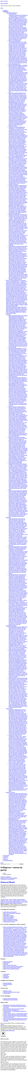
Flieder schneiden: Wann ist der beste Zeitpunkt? (13, 1008)
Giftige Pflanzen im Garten (18, 263)
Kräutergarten (18, 587)
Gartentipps (5, 856)
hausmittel (14, 899)
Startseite (5, 10)
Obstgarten (18, 560)
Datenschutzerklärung (8, 860)
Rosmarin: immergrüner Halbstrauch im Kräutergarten (14, 1014)
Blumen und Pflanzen (18, 331)
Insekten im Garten (18, 722)
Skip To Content (4, 1)
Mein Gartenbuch (4, 3)
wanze (7, 900)
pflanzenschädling (21, 899)
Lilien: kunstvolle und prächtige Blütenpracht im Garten (15, 1018)
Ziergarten (8, 314)
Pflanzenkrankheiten (18, 663)
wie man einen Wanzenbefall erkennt (12, 901)
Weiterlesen (19, 903)
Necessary (4, 1053)
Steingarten (18, 391)
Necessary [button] (3, 1052)
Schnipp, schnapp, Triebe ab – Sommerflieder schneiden (15, 1013)
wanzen (10, 900)
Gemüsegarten (18, 532)
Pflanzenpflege (18, 78)
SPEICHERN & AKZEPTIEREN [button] (8, 1069)
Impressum (5, 859)
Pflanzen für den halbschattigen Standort (18, 476)
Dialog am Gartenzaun (16, 297)
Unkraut (18, 692)
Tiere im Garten (9, 708)
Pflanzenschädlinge (18, 637)
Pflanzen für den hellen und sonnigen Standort (18, 449)
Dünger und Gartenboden (18, 141)
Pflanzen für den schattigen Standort (18, 503)
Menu (2, 8)
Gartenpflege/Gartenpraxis (11, 12)
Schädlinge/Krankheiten (11, 625)
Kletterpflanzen (18, 362)
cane (13, 879)
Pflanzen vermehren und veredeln (18, 230)
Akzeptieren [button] (3, 1030)
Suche (2, 862)
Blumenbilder (6, 855)
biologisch (6, 899)
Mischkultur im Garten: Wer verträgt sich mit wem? (14, 1005)
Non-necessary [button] (4, 1061)
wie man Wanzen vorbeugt (11, 903)
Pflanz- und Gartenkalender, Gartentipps (18, 52)
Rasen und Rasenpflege (18, 171)
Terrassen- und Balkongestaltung (18, 805)
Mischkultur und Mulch (18, 109)
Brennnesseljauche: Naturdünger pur (11, 1010)
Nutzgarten (8, 517)
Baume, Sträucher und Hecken (18, 421)
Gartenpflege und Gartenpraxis (18, 26)
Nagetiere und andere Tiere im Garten (18, 749)
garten (10, 899)
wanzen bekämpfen (17, 900)
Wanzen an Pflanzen (8, 882)
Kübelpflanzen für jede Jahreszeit (18, 837)
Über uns (5, 858)
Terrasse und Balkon (10, 792)
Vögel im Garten (18, 778)
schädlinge (3, 900)
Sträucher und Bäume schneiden (18, 199)
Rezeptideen (18, 612)
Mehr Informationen (10, 1030)
